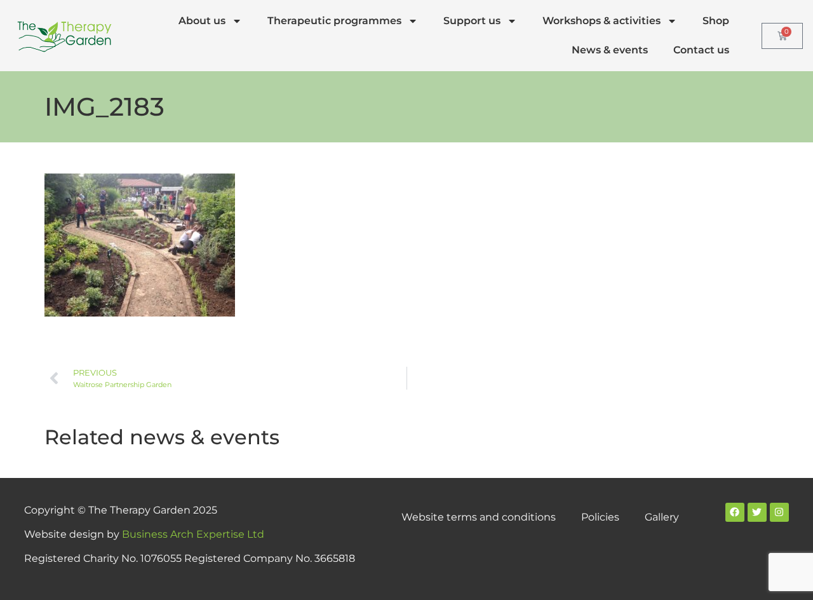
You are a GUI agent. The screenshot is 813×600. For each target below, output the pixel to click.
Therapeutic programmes (334, 21)
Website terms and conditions (478, 517)
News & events (610, 50)
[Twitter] (757, 512)
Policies (600, 517)
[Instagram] (779, 512)
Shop (715, 21)
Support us (472, 21)
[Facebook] (734, 512)
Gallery (662, 517)
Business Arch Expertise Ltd (193, 534)
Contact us (701, 50)
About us (201, 21)
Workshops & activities (601, 21)
